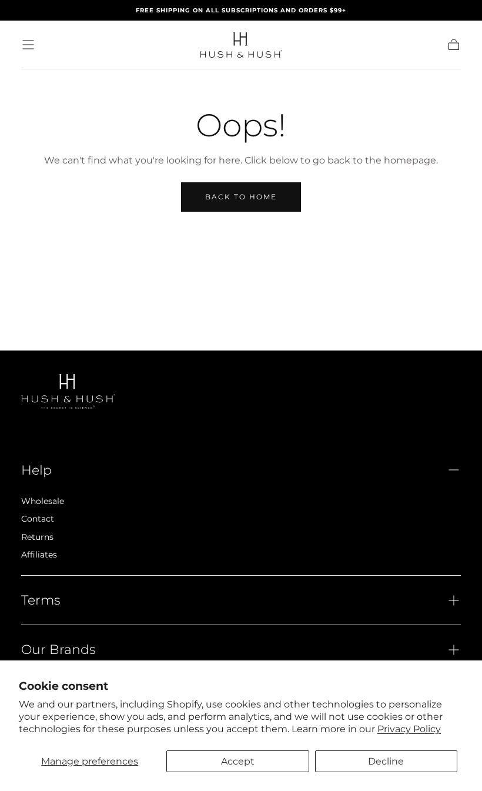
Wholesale (42, 501)
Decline (386, 761)
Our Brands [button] (58, 649)
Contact (37, 518)
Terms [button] (41, 600)
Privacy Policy (409, 729)
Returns (37, 537)
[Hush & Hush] (68, 391)
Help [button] (36, 470)
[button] (28, 45)
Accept (238, 761)
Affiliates (39, 554)
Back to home (241, 196)
